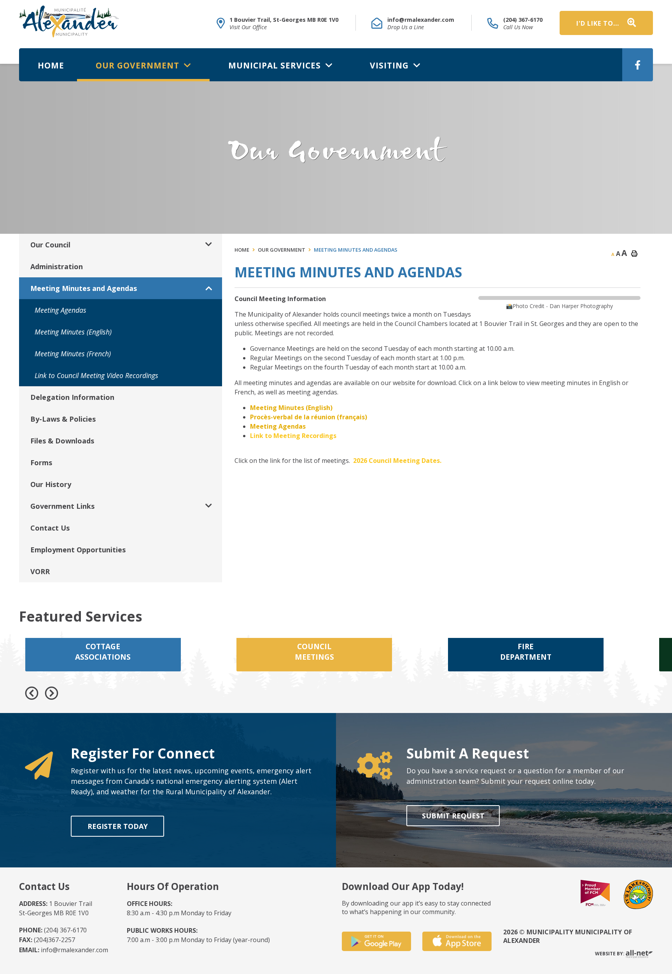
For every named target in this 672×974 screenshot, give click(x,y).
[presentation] (31, 693)
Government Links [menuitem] (62, 506)
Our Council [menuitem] (50, 244)
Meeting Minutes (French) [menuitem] (73, 353)
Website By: (610, 953)
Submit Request (453, 815)
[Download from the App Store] (457, 941)
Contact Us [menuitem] (50, 528)
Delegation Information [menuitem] (72, 397)
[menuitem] (51, 65)
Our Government (281, 249)
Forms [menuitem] (41, 462)
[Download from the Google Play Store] (376, 941)
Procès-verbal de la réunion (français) (308, 417)
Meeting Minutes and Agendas (355, 249)
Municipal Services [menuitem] (275, 65)
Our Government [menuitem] (139, 65)
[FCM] (595, 894)
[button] (208, 244)
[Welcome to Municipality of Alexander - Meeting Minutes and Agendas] (69, 21)
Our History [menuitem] (50, 484)
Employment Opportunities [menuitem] (78, 549)
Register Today (117, 826)
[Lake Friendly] (638, 894)
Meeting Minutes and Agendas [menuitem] (83, 288)
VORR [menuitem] (40, 571)
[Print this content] (634, 253)
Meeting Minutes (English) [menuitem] (73, 331)
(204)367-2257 (47, 939)
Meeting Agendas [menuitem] (60, 310)
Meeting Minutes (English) (291, 407)
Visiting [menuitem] (390, 65)
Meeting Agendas (278, 426)
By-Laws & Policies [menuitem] (63, 419)
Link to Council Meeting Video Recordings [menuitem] (96, 375)
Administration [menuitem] (56, 266)
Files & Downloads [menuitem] (62, 440)
